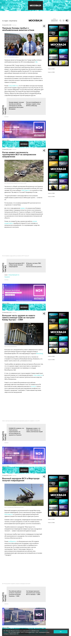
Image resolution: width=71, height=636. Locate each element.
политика (6, 116)
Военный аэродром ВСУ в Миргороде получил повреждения (16, 264)
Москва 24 (35, 21)
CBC (36, 62)
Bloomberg (39, 354)
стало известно (13, 86)
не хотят (33, 386)
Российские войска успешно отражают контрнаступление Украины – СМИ (15, 593)
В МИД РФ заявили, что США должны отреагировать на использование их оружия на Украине (16, 431)
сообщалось (12, 541)
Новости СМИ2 (5, 140)
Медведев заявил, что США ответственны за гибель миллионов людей (34, 430)
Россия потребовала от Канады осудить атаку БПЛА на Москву (33, 103)
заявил (22, 208)
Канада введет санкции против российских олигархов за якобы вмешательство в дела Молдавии (16, 105)
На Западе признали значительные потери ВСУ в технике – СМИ (33, 592)
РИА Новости (26, 190)
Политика (14, 25)
